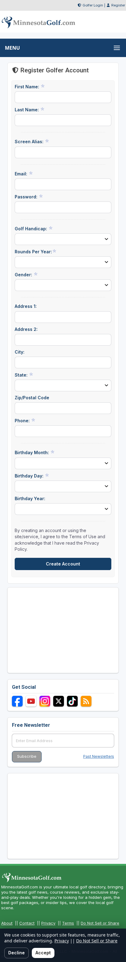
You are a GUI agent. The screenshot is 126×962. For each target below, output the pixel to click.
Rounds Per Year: (33, 251)
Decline (16, 952)
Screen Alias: (30, 141)
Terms (68, 923)
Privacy (48, 923)
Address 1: (26, 306)
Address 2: (26, 329)
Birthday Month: (32, 452)
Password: (27, 196)
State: (22, 375)
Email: (21, 173)
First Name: (27, 86)
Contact (27, 923)
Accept (43, 952)
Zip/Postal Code (32, 397)
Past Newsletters (98, 756)
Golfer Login (93, 5)
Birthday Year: (30, 498)
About (7, 923)
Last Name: (27, 109)
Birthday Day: (30, 475)
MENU (12, 47)
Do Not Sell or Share (100, 923)
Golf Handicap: (31, 228)
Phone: (23, 420)
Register (118, 5)
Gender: (24, 274)
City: (19, 352)
